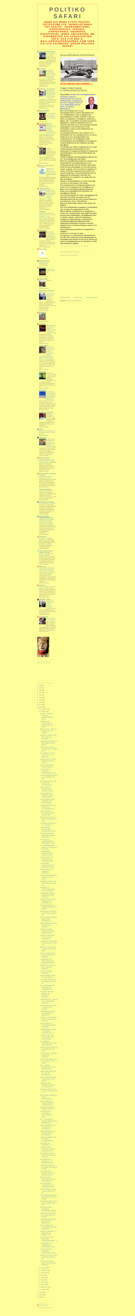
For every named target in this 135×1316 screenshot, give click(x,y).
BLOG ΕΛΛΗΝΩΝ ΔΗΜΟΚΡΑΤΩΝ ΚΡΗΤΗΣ (46, 517)
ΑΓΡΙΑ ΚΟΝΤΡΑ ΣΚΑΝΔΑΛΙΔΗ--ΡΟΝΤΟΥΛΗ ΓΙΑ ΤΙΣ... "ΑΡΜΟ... (48, 877)
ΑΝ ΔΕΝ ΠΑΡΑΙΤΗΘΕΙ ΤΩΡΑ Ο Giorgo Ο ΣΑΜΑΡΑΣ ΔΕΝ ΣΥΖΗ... (48, 1203)
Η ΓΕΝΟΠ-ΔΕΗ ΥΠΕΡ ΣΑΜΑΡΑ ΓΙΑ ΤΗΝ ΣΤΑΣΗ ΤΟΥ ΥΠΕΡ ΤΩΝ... (48, 943)
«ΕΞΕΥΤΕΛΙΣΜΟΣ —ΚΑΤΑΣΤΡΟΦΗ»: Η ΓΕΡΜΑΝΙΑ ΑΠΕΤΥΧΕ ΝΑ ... (48, 829)
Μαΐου (42, 1280)
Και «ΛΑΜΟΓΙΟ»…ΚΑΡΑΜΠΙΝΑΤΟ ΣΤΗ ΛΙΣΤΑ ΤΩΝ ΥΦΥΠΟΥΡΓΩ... (48, 1043)
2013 (40, 702)
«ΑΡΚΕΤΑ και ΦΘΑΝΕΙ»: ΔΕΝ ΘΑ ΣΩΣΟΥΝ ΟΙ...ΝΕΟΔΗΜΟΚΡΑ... (48, 1139)
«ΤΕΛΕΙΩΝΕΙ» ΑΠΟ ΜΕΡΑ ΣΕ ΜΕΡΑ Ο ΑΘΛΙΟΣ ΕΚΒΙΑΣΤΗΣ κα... (48, 1221)
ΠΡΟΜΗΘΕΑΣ (43, 230)
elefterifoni (42, 585)
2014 (40, 700)
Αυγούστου (44, 1272)
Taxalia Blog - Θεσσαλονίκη (47, 51)
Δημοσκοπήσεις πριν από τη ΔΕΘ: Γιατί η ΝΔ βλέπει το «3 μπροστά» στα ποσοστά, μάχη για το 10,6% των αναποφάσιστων (47, 95)
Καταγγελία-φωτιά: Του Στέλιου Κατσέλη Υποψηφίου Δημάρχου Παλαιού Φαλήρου (47, 461)
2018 (40, 690)
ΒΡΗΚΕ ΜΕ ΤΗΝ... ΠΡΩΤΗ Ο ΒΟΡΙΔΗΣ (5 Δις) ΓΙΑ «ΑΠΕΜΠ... (48, 731)
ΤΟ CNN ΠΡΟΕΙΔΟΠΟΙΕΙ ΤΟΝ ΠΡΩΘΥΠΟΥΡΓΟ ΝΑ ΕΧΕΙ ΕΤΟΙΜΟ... (48, 1197)
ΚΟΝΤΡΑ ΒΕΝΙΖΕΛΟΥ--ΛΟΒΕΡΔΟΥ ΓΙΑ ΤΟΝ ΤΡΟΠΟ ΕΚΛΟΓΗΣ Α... (47, 795)
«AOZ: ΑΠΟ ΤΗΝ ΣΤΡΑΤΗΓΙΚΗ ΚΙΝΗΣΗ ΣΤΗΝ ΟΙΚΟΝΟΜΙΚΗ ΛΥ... (48, 919)
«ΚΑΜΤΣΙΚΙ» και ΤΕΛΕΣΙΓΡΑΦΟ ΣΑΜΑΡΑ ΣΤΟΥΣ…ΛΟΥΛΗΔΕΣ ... (47, 889)
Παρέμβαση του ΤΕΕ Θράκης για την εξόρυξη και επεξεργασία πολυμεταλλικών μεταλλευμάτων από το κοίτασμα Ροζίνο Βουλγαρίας (47, 130)
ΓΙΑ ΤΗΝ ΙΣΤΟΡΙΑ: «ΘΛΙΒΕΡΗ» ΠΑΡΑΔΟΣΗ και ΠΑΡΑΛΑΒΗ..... (48, 1055)
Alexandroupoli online (45, 123)
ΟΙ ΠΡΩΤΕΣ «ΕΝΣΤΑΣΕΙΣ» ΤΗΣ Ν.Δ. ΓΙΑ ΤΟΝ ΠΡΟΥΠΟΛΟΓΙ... (47, 937)
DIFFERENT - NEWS (45, 599)
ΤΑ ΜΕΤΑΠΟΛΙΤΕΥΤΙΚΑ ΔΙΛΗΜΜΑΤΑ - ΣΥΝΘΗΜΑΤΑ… (46, 871)
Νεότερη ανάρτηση (65, 297)
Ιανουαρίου (44, 1289)
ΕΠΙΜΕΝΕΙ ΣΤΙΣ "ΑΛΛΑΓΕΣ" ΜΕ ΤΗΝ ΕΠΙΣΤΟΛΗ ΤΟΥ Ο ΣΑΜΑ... (48, 819)
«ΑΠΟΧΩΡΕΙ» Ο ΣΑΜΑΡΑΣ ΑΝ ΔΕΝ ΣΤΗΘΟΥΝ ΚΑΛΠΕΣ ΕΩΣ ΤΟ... (48, 742)
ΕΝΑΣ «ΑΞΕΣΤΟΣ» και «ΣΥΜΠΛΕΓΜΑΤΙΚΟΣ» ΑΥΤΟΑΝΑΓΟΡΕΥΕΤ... (47, 1103)
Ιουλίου (43, 1275)
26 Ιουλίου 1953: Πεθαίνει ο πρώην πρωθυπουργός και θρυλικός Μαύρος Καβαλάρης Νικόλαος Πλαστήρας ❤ (47, 195)
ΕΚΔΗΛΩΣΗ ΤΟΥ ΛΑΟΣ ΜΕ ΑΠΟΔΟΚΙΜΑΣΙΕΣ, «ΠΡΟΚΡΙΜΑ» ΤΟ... (47, 901)
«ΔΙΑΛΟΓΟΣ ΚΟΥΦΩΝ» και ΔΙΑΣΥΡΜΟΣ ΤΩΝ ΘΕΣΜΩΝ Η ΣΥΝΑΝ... (48, 1167)
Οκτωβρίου (44, 1268)
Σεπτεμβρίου (44, 1270)
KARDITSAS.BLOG (44, 188)
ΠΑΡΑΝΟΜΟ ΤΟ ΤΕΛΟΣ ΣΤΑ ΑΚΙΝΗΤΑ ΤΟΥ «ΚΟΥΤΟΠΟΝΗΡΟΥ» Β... (48, 807)
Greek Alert (42, 371)
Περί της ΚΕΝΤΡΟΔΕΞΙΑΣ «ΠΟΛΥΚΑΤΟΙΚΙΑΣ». (77, 55)
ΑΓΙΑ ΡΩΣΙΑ (42, 267)
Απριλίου (43, 1282)
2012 (40, 704)
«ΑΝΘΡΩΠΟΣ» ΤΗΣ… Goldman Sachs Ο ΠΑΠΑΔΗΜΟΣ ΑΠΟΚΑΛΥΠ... (48, 1001)
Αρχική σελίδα (78, 297)
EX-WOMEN (42, 312)
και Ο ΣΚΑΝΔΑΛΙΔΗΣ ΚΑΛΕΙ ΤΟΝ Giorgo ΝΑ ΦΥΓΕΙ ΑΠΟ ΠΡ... (48, 981)
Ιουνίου (43, 1277)
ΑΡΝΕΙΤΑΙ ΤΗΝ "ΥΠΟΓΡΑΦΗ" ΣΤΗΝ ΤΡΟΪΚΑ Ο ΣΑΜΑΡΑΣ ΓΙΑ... (48, 913)
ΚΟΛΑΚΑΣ (42, 324)
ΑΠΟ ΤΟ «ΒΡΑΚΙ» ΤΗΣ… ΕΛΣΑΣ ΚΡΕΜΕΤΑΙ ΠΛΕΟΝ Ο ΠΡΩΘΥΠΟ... (48, 1227)
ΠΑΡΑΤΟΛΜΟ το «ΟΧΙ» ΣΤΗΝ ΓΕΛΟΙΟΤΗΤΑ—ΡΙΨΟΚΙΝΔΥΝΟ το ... (48, 783)
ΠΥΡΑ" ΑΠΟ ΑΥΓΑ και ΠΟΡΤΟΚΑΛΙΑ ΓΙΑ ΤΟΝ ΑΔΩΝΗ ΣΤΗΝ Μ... (47, 813)
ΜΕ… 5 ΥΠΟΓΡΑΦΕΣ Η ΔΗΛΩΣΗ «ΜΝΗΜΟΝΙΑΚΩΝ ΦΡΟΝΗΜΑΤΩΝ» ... (48, 1121)
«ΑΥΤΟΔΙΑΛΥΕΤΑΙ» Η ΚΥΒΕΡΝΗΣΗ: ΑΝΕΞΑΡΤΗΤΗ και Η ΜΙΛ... (48, 1251)
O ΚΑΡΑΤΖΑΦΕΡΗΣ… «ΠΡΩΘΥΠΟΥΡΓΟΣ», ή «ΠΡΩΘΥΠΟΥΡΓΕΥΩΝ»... (48, 1185)
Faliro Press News (44, 458)
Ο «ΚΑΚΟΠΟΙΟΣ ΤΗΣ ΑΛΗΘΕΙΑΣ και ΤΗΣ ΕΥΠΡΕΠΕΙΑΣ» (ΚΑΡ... (47, 1161)
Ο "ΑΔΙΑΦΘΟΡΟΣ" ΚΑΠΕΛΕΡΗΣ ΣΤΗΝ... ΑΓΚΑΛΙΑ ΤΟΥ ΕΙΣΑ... (47, 853)
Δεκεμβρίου (44, 709)
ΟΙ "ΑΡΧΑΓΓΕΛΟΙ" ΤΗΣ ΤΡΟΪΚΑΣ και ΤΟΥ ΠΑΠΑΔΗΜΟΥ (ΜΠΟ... (47, 859)
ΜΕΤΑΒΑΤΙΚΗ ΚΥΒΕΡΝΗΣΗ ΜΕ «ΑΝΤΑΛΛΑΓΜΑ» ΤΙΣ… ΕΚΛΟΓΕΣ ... (48, 1215)
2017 (40, 692)
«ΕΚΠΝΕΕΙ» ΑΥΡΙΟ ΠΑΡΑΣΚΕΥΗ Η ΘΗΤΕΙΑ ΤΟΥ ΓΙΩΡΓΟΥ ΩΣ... (47, 1085)
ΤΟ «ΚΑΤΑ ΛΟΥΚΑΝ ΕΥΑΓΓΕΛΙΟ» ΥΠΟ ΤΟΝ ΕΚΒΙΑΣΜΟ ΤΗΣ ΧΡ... (47, 1149)
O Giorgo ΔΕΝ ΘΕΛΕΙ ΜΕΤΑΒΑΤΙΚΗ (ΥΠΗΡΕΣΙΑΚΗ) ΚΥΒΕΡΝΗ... (48, 1209)
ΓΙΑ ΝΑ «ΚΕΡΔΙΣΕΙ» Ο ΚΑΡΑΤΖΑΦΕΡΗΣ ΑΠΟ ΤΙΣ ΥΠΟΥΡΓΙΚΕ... (48, 1025)
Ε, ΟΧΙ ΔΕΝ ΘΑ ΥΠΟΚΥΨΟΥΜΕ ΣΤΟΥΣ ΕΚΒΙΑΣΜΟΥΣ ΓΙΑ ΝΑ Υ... (48, 865)
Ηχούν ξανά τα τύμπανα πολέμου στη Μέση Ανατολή (51, 233)
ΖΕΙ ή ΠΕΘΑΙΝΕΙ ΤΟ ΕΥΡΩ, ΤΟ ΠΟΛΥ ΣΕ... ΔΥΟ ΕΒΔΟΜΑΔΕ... (47, 754)
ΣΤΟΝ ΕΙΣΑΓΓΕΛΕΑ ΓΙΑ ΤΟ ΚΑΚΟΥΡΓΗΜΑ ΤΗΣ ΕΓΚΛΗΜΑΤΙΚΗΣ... (47, 1133)
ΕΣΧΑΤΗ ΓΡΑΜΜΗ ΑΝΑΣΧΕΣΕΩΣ (44, 111)
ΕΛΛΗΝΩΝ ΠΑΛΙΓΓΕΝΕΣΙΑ (46, 502)
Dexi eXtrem (42, 68)
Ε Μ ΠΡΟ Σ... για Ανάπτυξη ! (47, 89)
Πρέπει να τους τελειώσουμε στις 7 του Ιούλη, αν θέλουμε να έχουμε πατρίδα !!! (47, 432)
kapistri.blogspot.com (45, 489)
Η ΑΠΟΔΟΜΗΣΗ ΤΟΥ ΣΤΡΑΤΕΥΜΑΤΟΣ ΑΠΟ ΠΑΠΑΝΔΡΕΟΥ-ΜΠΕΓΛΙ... (48, 961)
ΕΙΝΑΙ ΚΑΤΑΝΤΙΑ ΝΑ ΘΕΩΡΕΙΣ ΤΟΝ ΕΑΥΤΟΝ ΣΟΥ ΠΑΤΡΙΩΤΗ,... (48, 925)
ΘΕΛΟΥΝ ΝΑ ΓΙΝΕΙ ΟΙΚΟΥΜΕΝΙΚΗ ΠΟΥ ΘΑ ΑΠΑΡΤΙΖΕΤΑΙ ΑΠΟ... (47, 1179)
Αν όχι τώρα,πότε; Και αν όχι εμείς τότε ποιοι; (51, 620)
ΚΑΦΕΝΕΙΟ (42, 211)
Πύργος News (43, 249)
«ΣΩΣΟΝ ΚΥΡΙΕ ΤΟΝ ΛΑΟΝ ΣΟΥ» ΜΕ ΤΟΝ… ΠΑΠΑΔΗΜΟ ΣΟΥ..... (47, 1073)
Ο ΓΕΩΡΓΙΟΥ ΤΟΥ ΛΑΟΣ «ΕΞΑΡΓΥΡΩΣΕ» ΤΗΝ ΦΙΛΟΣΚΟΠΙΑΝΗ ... (47, 1037)
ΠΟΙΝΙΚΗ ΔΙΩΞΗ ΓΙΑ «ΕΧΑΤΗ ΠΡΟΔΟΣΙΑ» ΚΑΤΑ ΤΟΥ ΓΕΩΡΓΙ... (48, 760)
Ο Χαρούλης (42, 490)
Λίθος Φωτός (43, 437)
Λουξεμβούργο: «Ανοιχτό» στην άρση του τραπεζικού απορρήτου (50, 604)
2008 (40, 1297)
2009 (40, 1294)
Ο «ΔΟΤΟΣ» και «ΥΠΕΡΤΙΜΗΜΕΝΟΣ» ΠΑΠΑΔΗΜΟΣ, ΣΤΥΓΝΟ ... (48, 841)
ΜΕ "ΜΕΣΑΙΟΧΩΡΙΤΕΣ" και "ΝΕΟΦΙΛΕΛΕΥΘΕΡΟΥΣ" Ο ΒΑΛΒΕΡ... (48, 907)
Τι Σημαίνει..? (49, 413)
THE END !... (49, 280)
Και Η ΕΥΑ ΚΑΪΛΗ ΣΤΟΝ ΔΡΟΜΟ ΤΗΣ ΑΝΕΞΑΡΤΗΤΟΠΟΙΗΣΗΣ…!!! (48, 1239)
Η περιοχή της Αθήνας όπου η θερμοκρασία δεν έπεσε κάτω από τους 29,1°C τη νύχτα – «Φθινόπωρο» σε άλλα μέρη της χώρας (47, 216)
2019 (40, 688)
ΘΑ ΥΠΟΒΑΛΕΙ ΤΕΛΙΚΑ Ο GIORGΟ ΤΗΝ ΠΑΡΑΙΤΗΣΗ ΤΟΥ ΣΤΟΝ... (48, 1155)
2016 (40, 695)
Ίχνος (40, 146)
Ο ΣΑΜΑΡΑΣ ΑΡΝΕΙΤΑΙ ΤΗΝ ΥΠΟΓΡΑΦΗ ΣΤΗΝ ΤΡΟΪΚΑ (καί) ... (48, 883)
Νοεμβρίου (43, 711)
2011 (40, 707)
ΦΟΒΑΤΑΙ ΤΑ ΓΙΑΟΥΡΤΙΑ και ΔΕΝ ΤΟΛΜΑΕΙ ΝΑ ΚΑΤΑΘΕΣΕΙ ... (48, 967)
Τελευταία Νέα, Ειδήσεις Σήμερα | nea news (46, 551)
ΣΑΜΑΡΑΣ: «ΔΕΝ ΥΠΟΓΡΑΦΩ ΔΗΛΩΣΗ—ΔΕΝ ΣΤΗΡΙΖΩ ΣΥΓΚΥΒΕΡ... (48, 1019)
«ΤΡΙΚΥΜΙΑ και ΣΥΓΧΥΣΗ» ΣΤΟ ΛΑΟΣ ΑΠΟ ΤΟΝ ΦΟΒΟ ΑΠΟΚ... (48, 748)
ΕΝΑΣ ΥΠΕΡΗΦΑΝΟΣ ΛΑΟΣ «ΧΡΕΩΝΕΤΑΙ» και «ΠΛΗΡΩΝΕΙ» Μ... (48, 1127)
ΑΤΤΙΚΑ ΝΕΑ (42, 390)
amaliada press (43, 616)
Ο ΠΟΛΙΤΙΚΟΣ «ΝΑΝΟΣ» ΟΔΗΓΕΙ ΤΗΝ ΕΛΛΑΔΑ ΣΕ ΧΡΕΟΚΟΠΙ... (48, 1263)
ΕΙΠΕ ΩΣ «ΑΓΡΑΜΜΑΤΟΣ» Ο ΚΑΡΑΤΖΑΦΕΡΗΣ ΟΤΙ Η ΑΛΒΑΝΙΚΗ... (48, 955)
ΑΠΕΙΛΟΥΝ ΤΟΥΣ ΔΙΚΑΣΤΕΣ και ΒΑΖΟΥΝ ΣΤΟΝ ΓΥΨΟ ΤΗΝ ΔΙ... (48, 949)
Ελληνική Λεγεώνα (44, 260)
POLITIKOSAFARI (43, 1305)
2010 (40, 1292)
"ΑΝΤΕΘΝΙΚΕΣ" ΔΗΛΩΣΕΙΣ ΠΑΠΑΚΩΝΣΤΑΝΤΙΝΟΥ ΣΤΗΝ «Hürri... (47, 895)
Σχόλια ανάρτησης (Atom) (74, 300)
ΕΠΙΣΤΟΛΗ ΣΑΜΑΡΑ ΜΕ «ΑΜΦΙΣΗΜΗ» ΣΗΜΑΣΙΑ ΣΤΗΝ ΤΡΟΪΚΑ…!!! (47, 835)
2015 (40, 697)
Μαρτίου (43, 1284)
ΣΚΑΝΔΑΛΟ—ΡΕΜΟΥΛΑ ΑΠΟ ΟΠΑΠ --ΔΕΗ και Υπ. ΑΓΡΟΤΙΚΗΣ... (48, 737)
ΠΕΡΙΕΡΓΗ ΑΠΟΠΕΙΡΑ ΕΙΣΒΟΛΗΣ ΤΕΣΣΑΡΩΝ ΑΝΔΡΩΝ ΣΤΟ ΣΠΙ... (47, 931)
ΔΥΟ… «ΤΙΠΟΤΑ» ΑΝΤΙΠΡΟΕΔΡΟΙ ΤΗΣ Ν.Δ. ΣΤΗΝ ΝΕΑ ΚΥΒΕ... (48, 1067)
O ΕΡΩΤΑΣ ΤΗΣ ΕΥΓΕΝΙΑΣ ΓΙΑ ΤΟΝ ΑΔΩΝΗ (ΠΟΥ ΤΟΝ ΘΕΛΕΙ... (48, 1049)
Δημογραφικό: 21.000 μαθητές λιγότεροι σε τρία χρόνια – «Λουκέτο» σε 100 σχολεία (51, 73)
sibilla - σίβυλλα (43, 345)
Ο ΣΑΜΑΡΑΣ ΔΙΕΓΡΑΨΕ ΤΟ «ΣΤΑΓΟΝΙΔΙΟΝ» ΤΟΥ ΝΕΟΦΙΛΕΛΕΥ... (47, 1013)
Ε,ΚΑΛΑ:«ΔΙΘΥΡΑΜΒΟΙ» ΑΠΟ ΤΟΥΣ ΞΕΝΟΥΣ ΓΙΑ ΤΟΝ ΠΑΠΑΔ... (48, 1061)
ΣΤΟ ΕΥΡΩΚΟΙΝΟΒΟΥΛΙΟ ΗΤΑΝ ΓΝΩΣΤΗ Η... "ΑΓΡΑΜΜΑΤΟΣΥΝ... (47, 987)
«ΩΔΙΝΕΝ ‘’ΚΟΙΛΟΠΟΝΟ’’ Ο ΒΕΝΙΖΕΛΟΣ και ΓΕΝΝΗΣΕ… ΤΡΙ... (47, 1233)
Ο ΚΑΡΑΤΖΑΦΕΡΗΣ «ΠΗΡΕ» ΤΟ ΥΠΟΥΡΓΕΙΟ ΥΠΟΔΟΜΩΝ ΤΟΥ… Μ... (48, 1031)
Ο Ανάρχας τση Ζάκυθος (46, 412)
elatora (41, 429)
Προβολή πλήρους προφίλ (45, 1307)
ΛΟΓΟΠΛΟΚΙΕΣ (43, 279)
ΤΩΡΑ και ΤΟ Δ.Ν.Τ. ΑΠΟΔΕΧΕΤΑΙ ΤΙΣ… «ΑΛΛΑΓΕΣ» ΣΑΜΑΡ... (47, 789)
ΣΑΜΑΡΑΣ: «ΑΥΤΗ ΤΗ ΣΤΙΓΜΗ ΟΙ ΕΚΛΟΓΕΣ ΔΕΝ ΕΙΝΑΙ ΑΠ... (48, 1257)
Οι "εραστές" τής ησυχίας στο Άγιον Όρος (50, 270)
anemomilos (42, 536)
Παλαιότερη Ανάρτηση (92, 297)
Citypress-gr (42, 566)
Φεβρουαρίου (44, 1287)
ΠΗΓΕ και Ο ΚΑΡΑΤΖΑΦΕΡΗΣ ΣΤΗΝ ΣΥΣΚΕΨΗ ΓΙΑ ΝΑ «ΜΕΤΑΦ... (48, 1079)
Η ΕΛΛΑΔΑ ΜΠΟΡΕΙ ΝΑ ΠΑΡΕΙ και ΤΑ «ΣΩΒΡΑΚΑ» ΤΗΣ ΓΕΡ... (48, 777)
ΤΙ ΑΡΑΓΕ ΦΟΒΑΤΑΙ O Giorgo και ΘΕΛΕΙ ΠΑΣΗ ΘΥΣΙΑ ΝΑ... (48, 1191)
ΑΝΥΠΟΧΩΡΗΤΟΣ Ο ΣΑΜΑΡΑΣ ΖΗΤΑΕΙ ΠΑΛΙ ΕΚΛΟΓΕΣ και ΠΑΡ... (47, 1173)
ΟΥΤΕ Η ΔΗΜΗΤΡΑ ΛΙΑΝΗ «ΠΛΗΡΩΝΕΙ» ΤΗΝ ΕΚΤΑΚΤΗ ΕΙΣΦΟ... (47, 801)
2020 (40, 685)
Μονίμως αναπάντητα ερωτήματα (49, 150)
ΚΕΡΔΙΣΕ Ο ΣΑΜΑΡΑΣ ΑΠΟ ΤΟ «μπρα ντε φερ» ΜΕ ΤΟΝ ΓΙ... (48, 1091)
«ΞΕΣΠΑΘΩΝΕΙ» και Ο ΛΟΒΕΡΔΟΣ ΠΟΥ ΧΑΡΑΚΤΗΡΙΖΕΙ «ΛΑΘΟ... (48, 1245)
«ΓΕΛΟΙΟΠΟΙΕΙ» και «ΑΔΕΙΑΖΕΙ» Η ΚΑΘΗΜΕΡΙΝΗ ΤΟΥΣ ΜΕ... (48, 771)
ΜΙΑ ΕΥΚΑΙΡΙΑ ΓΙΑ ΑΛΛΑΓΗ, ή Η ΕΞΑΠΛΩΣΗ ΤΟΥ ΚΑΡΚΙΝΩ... (48, 1007)
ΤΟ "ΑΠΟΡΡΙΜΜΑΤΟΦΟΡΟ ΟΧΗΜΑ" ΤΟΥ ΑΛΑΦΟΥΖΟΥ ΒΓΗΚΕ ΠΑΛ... (48, 847)
